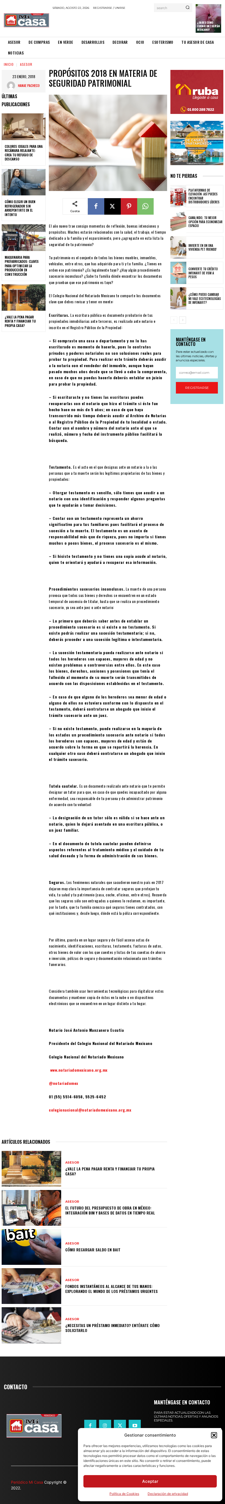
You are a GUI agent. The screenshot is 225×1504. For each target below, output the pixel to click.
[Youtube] (135, 1426)
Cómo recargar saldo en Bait (92, 1249)
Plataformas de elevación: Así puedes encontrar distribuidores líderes (204, 196)
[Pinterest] (129, 206)
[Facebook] (96, 206)
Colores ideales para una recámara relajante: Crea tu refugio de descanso (24, 153)
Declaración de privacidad (168, 1494)
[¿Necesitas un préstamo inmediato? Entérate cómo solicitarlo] (31, 1325)
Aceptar (150, 1481)
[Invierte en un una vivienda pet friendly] (178, 247)
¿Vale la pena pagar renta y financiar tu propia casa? (20, 321)
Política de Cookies (124, 1494)
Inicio (9, 64)
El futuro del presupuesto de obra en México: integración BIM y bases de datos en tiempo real (110, 1210)
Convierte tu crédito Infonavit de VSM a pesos (203, 273)
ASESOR (26, 64)
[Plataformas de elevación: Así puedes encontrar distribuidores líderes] (178, 196)
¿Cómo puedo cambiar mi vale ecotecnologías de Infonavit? (205, 298)
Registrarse (197, 388)
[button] (214, 1435)
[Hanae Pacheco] (12, 85)
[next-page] (182, 320)
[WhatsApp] (145, 206)
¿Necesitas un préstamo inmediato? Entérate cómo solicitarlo (112, 1327)
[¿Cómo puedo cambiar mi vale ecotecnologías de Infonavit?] (178, 298)
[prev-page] (173, 320)
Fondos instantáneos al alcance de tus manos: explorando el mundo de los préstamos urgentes (111, 1288)
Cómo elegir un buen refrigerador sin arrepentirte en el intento (20, 208)
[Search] (187, 7)
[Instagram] (105, 1426)
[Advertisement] (116, 23)
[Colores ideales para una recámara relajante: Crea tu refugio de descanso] (24, 126)
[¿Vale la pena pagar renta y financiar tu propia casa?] (24, 297)
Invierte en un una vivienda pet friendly (202, 247)
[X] (112, 206)
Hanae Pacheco (29, 85)
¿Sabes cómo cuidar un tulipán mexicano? (208, 26)
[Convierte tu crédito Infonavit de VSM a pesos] (178, 273)
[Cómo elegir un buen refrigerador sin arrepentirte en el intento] (24, 182)
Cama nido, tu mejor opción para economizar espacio (206, 221)
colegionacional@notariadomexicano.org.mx (90, 1110)
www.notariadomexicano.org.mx (79, 1070)
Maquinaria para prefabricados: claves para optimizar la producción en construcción (22, 266)
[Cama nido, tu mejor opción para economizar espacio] (178, 222)
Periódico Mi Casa (27, 1482)
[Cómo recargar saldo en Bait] (31, 1247)
